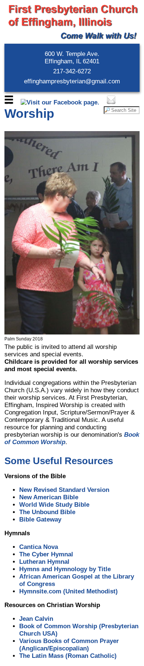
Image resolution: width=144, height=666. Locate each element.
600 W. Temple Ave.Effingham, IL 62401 (72, 57)
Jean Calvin (36, 618)
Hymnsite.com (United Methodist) (68, 591)
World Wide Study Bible (54, 504)
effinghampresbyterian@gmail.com (72, 81)
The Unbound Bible (47, 512)
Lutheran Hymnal (44, 561)
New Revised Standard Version (64, 489)
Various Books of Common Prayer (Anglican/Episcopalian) (69, 644)
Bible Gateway (40, 519)
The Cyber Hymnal (46, 554)
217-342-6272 (72, 71)
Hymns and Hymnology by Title (65, 569)
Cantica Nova (38, 546)
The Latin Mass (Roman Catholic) (68, 655)
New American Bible (48, 497)
